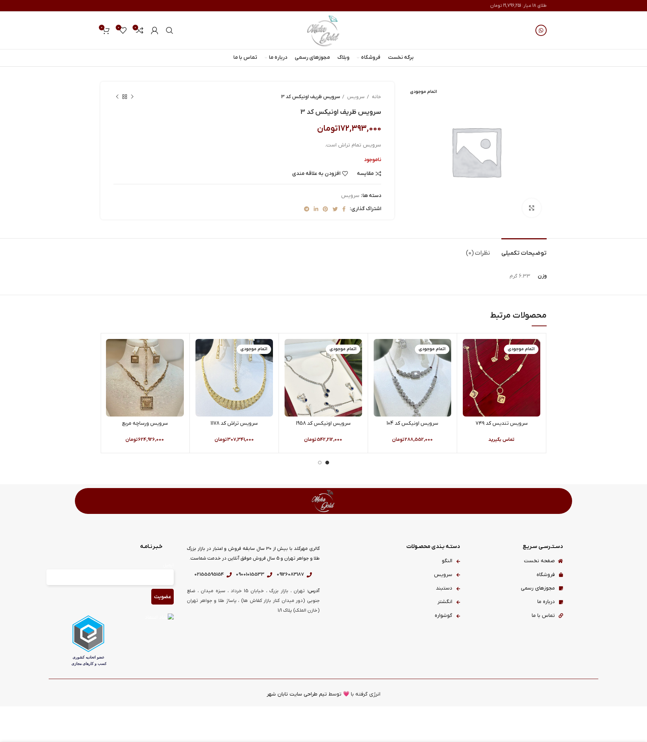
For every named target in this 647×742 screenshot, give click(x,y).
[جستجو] (169, 30)
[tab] (524, 249)
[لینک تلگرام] (307, 209)
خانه (376, 97)
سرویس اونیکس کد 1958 (323, 423)
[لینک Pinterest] (325, 209)
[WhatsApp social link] (541, 30)
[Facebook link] (344, 209)
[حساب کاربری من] (154, 30)
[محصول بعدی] (117, 97)
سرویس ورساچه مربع (145, 423)
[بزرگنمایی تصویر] (531, 208)
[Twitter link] (335, 209)
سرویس (355, 97)
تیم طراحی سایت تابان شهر (297, 694)
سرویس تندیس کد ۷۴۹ (502, 423)
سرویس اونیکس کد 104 (412, 423)
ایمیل (168, 565)
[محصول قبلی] (132, 97)
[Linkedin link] (316, 209)
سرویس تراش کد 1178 (234, 423)
